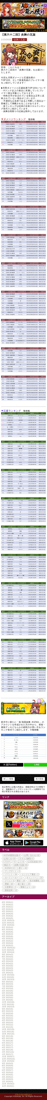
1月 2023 (7, 1000)
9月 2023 (7, 982)
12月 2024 (8, 948)
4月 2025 (7, 938)
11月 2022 (7, 1004)
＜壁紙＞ (8, 884)
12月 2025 (8, 920)
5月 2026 (7, 909)
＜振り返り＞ (23, 884)
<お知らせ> (9, 859)
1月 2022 (7, 1027)
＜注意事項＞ (9, 887)
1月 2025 (7, 945)
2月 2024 (7, 970)
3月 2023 (7, 995)
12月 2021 (8, 1029)
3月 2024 (7, 968)
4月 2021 (7, 1047)
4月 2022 (7, 1020)
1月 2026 (7, 918)
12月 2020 (8, 1056)
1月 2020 (7, 1081)
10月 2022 (8, 1007)
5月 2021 (7, 1045)
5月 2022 (7, 1018)
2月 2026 (7, 916)
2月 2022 (7, 1025)
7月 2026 (7, 905)
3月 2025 (7, 941)
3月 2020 (7, 1077)
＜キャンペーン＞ (34, 878)
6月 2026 (7, 907)
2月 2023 (7, 997)
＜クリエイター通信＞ (14, 881)
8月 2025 (7, 929)
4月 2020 (7, 1075)
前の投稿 (39, 779)
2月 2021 (7, 1052)
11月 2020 (8, 1059)
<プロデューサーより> (13, 862)
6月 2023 (7, 988)
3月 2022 (7, 1022)
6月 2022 (7, 1016)
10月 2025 (8, 925)
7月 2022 (7, 1013)
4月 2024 (7, 966)
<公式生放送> (34, 862)
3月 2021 (7, 1050)
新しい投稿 (8, 779)
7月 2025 (7, 932)
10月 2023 (8, 979)
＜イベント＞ (10, 874)
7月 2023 (7, 986)
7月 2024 (7, 959)
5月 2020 (7, 1072)
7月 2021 (7, 1041)
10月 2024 (8, 952)
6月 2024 (7, 961)
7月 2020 (7, 1068)
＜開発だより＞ (27, 887)
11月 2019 (7, 1086)
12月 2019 (8, 1084)
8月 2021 (7, 1038)
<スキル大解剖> (26, 859)
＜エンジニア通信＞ (29, 874)
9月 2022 (7, 1009)
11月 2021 (7, 1032)
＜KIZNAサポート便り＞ (15, 868)
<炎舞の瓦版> (19, 39)
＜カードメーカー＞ (12, 878)
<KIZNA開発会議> (11, 855)
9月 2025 (7, 927)
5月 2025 (7, 936)
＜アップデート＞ (11, 871)
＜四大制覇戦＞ (36, 881)
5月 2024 (7, 964)
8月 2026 (7, 902)
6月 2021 (7, 1043)
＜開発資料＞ (10, 890)
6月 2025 (7, 934)
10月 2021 (8, 1034)
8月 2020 (7, 1065)
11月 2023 (7, 977)
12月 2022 (8, 1002)
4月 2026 (7, 911)
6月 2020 (7, 1070)
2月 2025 (7, 943)
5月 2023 (7, 991)
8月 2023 (7, 984)
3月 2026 (7, 914)
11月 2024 (7, 950)
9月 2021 (7, 1036)
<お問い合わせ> (31, 855)
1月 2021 (7, 1054)
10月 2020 (8, 1061)
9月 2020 (7, 1063)
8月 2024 (7, 957)
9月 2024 (7, 954)
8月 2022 (7, 1011)
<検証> (6, 865)
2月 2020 (7, 1079)
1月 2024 (7, 973)
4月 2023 (7, 993)
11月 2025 (7, 923)
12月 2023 (8, 975)
